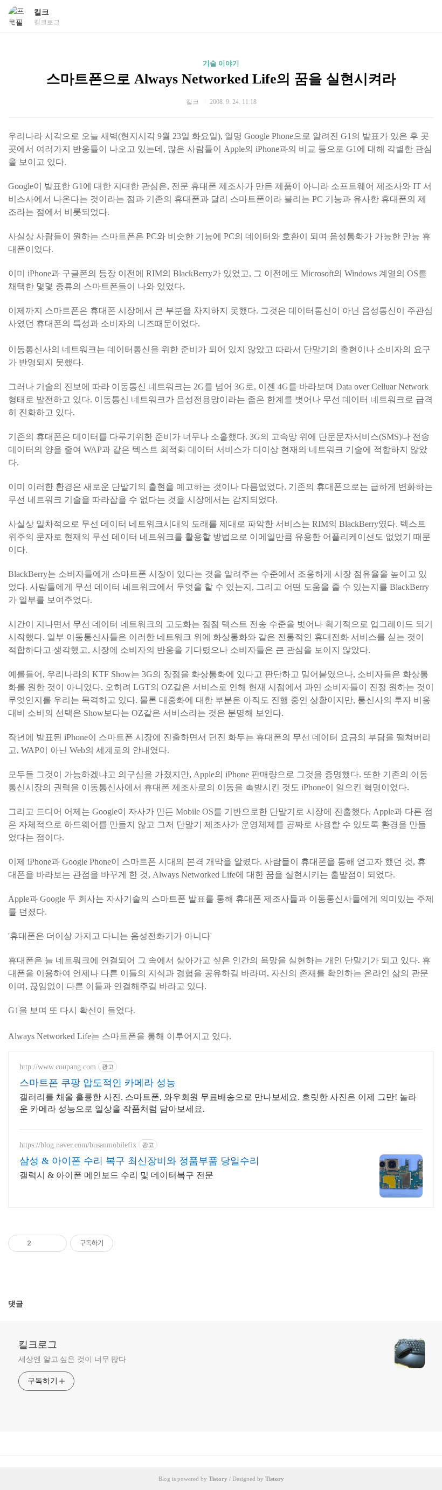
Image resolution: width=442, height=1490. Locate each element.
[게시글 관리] (54, 1243)
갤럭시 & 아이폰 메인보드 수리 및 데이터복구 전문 (116, 1175)
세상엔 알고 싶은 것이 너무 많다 (72, 1359)
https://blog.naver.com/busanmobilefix (77, 1145)
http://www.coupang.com (57, 1067)
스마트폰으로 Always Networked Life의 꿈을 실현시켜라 (221, 79)
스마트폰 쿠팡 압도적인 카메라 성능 (97, 1082)
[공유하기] (41, 1243)
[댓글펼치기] (27, 1303)
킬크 (41, 12)
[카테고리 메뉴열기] (423, 16)
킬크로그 (37, 1344)
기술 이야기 (221, 63)
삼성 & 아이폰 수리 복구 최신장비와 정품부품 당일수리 (139, 1160)
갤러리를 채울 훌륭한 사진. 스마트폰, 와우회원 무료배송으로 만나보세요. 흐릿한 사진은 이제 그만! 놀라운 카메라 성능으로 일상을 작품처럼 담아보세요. (218, 1102)
